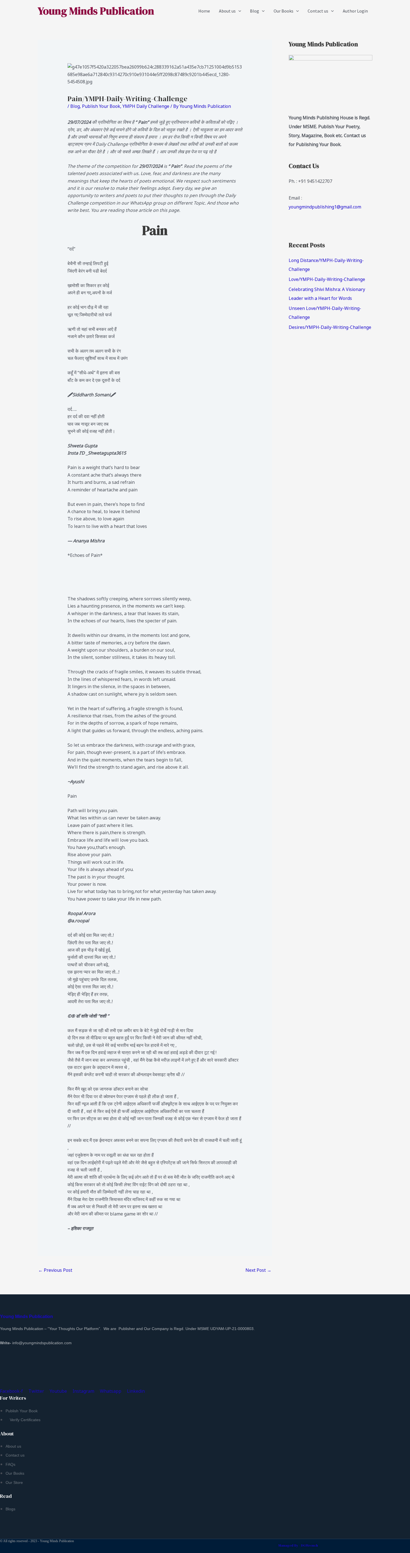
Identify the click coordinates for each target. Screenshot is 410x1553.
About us (227, 11)
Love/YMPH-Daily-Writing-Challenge (327, 279)
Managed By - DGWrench (298, 1545)
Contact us (318, 11)
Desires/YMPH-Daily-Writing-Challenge (330, 327)
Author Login (355, 11)
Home (204, 11)
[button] (238, 11)
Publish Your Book (101, 106)
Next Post (258, 1270)
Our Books (283, 11)
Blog (254, 11)
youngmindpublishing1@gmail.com (325, 207)
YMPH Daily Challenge (145, 106)
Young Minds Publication (96, 10)
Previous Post (55, 1270)
